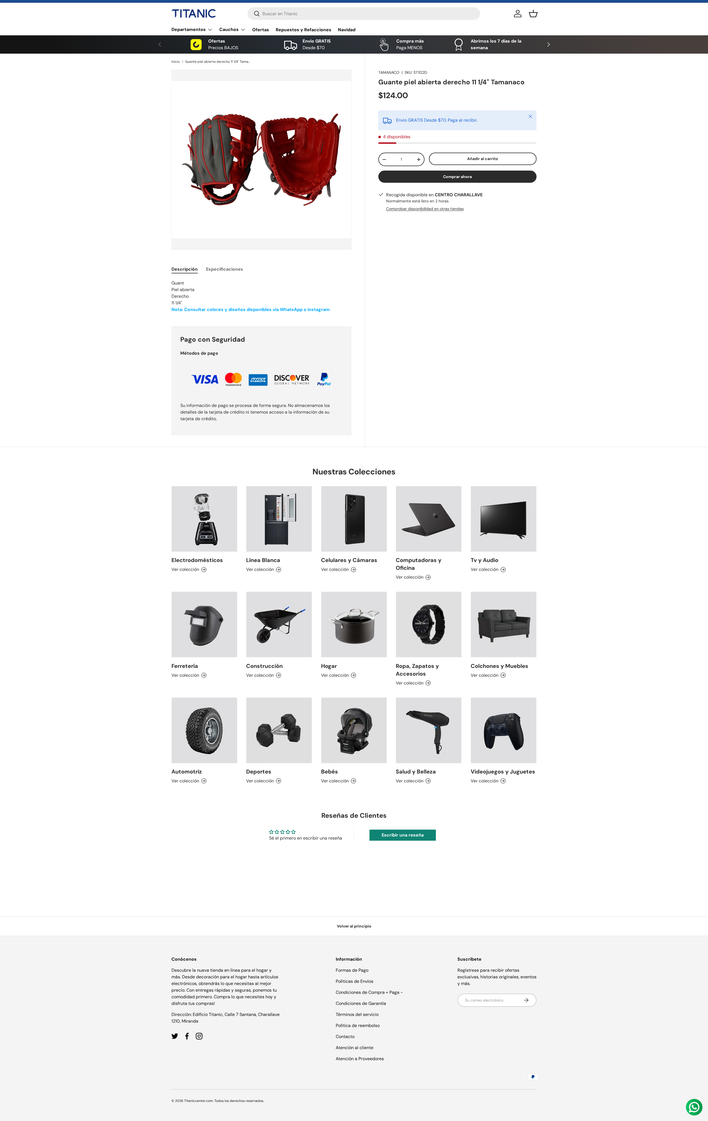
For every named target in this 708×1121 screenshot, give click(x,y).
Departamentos (188, 29)
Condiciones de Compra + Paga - (369, 992)
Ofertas (260, 30)
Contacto (345, 1036)
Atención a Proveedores (360, 1059)
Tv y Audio (484, 560)
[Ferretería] (204, 624)
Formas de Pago (352, 970)
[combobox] (364, 13)
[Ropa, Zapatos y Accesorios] (428, 624)
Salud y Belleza (416, 771)
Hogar (329, 666)
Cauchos (229, 29)
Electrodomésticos (197, 560)
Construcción (264, 666)
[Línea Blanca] (279, 519)
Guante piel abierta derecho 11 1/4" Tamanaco (218, 61)
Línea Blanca (263, 560)
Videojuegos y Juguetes (503, 771)
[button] (533, 13)
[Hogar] (354, 624)
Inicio (175, 61)
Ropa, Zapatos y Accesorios (417, 669)
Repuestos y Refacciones (303, 30)
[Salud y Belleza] (428, 730)
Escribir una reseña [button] (403, 835)
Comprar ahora (457, 176)
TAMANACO (388, 72)
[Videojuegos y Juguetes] (503, 730)
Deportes (258, 771)
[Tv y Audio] (503, 519)
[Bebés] (354, 730)
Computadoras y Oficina (418, 563)
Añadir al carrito (482, 158)
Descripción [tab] (184, 269)
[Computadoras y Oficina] (428, 519)
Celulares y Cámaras (349, 560)
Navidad (346, 30)
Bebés (329, 771)
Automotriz (186, 771)
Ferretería (184, 666)
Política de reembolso (358, 1025)
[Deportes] (279, 730)
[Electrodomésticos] (204, 519)
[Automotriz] (204, 730)
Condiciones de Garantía (361, 1003)
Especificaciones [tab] (224, 269)
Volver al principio (354, 926)
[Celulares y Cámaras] (354, 519)
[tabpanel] (261, 296)
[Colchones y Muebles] (503, 624)
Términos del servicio (357, 1014)
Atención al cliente (354, 1048)
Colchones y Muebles (499, 666)
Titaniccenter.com (198, 1101)
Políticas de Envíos (354, 981)
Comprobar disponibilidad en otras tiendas (425, 208)
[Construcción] (279, 624)
